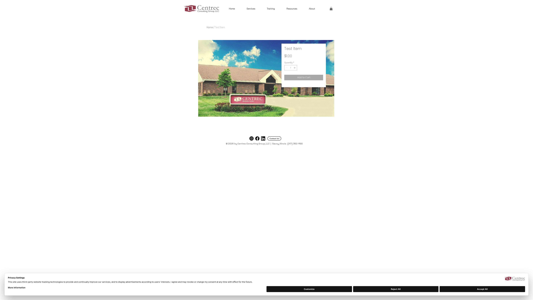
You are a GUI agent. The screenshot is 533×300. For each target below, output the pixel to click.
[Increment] (295, 67)
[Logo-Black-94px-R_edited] (263, 138)
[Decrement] (286, 67)
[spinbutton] (290, 67)
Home (210, 27)
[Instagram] (251, 138)
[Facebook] (257, 138)
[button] (331, 8)
